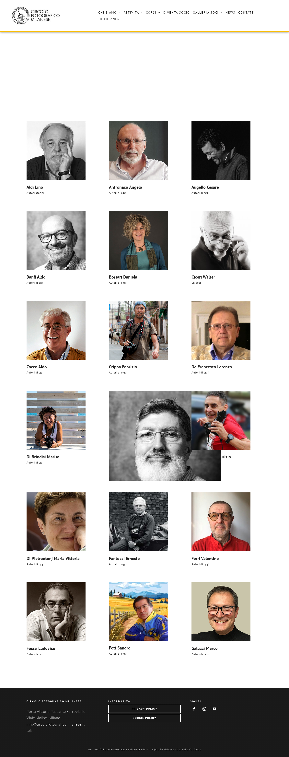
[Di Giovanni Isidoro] (165, 447)
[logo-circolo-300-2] (36, 8)
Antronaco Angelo (125, 187)
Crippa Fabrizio (123, 367)
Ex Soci (196, 282)
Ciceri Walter (203, 277)
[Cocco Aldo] (83, 330)
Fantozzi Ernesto (124, 558)
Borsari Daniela (123, 277)
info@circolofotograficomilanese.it (56, 724)
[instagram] (204, 709)
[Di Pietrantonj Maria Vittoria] (83, 521)
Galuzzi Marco (204, 648)
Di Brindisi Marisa (43, 457)
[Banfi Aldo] (83, 240)
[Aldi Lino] (83, 150)
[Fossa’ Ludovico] (83, 611)
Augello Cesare (205, 187)
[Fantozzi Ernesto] (165, 521)
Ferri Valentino (205, 558)
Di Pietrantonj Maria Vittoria (53, 558)
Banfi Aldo (36, 277)
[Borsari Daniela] (165, 240)
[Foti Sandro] (165, 611)
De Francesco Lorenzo (211, 367)
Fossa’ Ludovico (41, 648)
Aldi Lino (35, 187)
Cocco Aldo (37, 367)
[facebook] (194, 709)
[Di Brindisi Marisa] (83, 420)
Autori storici (35, 192)
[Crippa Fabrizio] (165, 330)
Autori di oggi (118, 192)
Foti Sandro (120, 648)
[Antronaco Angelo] (165, 150)
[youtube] (215, 709)
